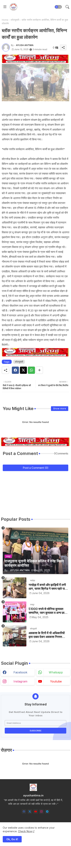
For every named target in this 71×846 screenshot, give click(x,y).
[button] (58, 7)
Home (5, 19)
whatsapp (56, 672)
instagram (20, 681)
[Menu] (5, 7)
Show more (59, 408)
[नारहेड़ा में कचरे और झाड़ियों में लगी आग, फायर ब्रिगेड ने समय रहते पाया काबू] (14, 587)
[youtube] (35, 811)
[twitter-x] (29, 811)
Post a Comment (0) (35, 467)
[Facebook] (15, 370)
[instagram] (41, 811)
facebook (20, 672)
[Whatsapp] (31, 370)
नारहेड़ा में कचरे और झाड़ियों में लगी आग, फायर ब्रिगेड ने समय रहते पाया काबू (48, 586)
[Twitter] (23, 370)
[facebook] (24, 811)
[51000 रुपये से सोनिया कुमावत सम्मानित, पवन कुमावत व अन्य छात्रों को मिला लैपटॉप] (14, 611)
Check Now (25, 831)
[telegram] (47, 811)
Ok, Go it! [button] (12, 839)
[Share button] (39, 370)
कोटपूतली (15, 19)
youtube (56, 681)
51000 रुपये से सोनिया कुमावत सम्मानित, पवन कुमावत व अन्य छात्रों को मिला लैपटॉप (48, 611)
